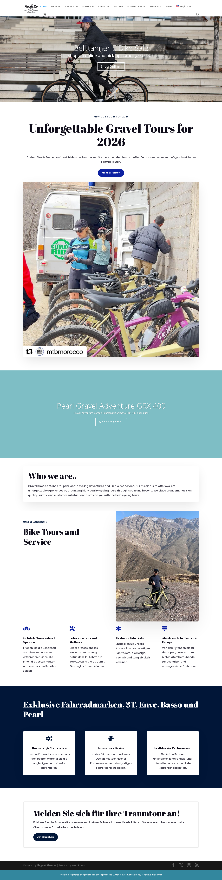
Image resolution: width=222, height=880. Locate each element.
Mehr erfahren (111, 172)
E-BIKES (86, 6)
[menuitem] (183, 9)
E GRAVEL (70, 6)
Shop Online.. (111, 66)
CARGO (102, 6)
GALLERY (118, 6)
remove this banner (153, 874)
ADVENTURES (134, 6)
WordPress (78, 865)
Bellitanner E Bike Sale (111, 48)
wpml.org (87, 874)
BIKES (54, 6)
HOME (43, 6)
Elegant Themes (46, 865)
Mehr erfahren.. (111, 422)
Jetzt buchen (45, 837)
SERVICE (154, 6)
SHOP (169, 6)
